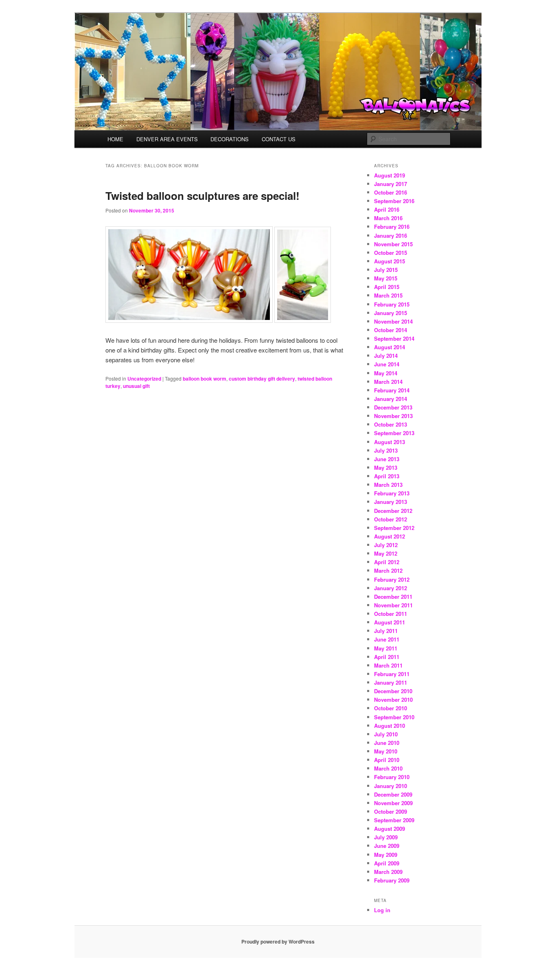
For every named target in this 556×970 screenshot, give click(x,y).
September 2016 (394, 201)
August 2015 (389, 261)
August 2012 (389, 536)
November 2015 (393, 244)
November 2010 (393, 699)
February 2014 (391, 390)
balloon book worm (204, 378)
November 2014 (393, 321)
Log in (382, 910)
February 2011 (391, 674)
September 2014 (394, 338)
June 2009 (386, 846)
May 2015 (385, 278)
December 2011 (393, 596)
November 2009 (393, 803)
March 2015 (388, 295)
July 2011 (386, 631)
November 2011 (393, 605)
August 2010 (389, 725)
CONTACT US (279, 139)
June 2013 (386, 459)
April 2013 (386, 476)
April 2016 (386, 209)
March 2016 (388, 218)
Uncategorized (144, 378)
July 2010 (386, 734)
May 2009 (385, 854)
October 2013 (390, 424)
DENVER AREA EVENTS (167, 139)
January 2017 (390, 184)
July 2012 (386, 545)
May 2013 (385, 467)
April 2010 (386, 760)
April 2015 (386, 287)
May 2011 (385, 648)
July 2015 (386, 270)
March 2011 (388, 665)
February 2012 (391, 579)
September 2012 (394, 528)
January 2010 (390, 786)
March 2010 (388, 768)
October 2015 (390, 252)
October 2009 (390, 811)
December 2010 (393, 691)
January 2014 (390, 399)
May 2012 (385, 553)
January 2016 (390, 235)
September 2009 (394, 820)
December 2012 (393, 511)
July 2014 (386, 355)
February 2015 (391, 304)
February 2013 (391, 493)
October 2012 (390, 519)
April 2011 (386, 657)
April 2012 (386, 562)
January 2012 (390, 588)
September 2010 (394, 717)
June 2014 (386, 364)
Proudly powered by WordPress (278, 941)
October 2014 (390, 330)
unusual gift (136, 386)
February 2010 (391, 777)
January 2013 (390, 502)
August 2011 (389, 622)
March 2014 (388, 381)
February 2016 (391, 226)
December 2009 (393, 794)
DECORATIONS (229, 139)
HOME (115, 139)
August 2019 (389, 175)
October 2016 (390, 192)
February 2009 (391, 880)
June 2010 (386, 743)
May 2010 (385, 751)
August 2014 (389, 347)
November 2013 (393, 416)
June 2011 (386, 639)
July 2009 (386, 837)
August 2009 (389, 828)
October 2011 (390, 613)
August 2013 (389, 442)
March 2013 (388, 484)
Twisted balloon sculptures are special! (202, 195)
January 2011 (390, 682)
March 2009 (388, 872)
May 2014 (385, 373)
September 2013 (394, 433)
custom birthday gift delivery (262, 378)
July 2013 (386, 450)
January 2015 (390, 313)
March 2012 (388, 570)
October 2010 (390, 708)
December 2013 (393, 407)
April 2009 (386, 863)
